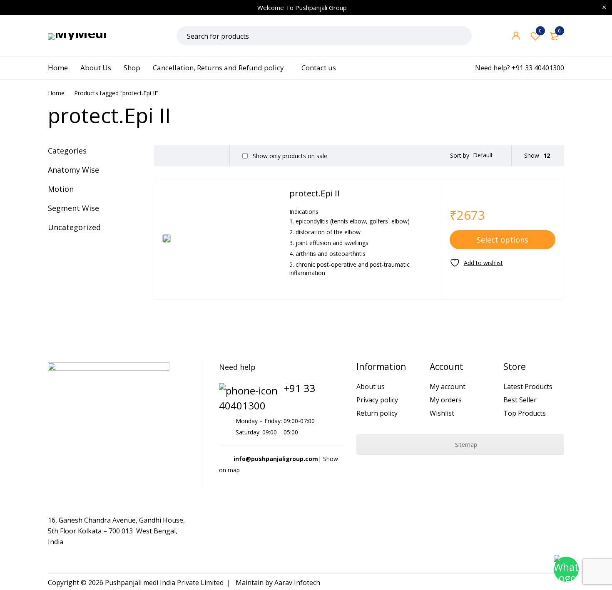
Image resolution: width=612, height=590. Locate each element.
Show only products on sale (289, 156)
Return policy (377, 413)
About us (370, 386)
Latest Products (527, 386)
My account (447, 386)
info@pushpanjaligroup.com (276, 459)
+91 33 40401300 (538, 67)
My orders (446, 399)
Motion (61, 189)
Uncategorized (74, 227)
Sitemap (465, 445)
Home (56, 93)
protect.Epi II (314, 193)
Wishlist (540, 30)
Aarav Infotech (297, 582)
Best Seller (520, 399)
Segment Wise (73, 208)
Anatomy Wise (73, 170)
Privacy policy (377, 399)
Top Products (524, 413)
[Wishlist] (476, 263)
